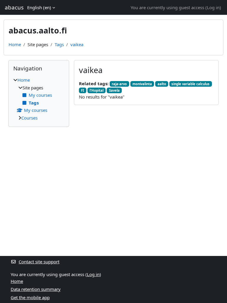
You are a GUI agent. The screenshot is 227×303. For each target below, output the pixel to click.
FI (82, 90)
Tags (59, 44)
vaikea (76, 44)
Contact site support (39, 262)
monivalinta (142, 84)
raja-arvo (119, 84)
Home (15, 44)
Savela (114, 90)
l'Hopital (96, 90)
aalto (162, 84)
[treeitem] (38, 99)
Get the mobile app (30, 297)
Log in (213, 7)
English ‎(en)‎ (39, 7)
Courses (29, 118)
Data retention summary (36, 289)
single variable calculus (190, 84)
